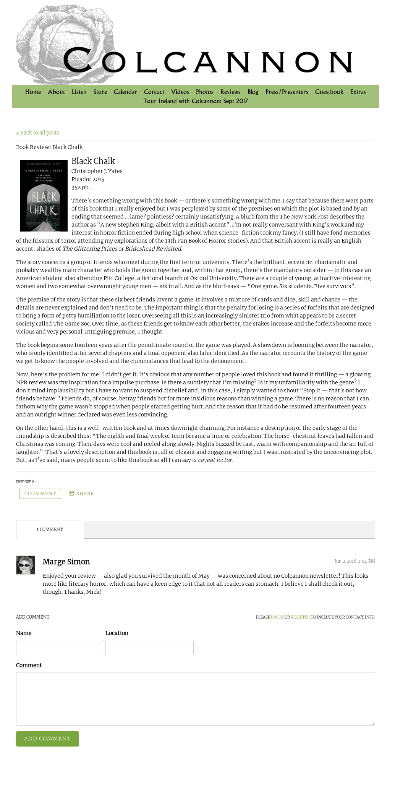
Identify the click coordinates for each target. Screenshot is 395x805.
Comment (29, 665)
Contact (154, 92)
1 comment (40, 493)
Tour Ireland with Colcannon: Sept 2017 (195, 101)
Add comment (47, 738)
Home (33, 92)
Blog (253, 92)
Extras (358, 92)
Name (24, 633)
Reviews (230, 92)
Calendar (125, 92)
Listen (79, 92)
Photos (205, 92)
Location (116, 633)
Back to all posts (39, 133)
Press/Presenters (286, 92)
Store (100, 92)
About (56, 92)
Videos (180, 92)
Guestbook (329, 92)
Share (85, 493)
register (300, 617)
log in (277, 617)
